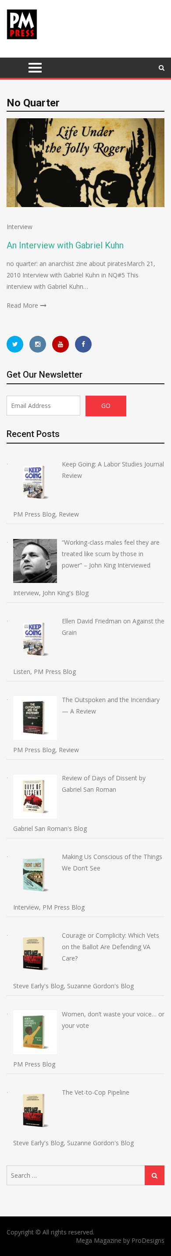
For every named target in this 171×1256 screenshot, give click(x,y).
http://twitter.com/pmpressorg (15, 344)
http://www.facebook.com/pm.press (83, 344)
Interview (19, 226)
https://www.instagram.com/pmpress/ (37, 344)
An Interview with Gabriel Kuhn (65, 245)
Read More (22, 305)
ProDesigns (148, 1240)
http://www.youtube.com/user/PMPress (60, 344)
